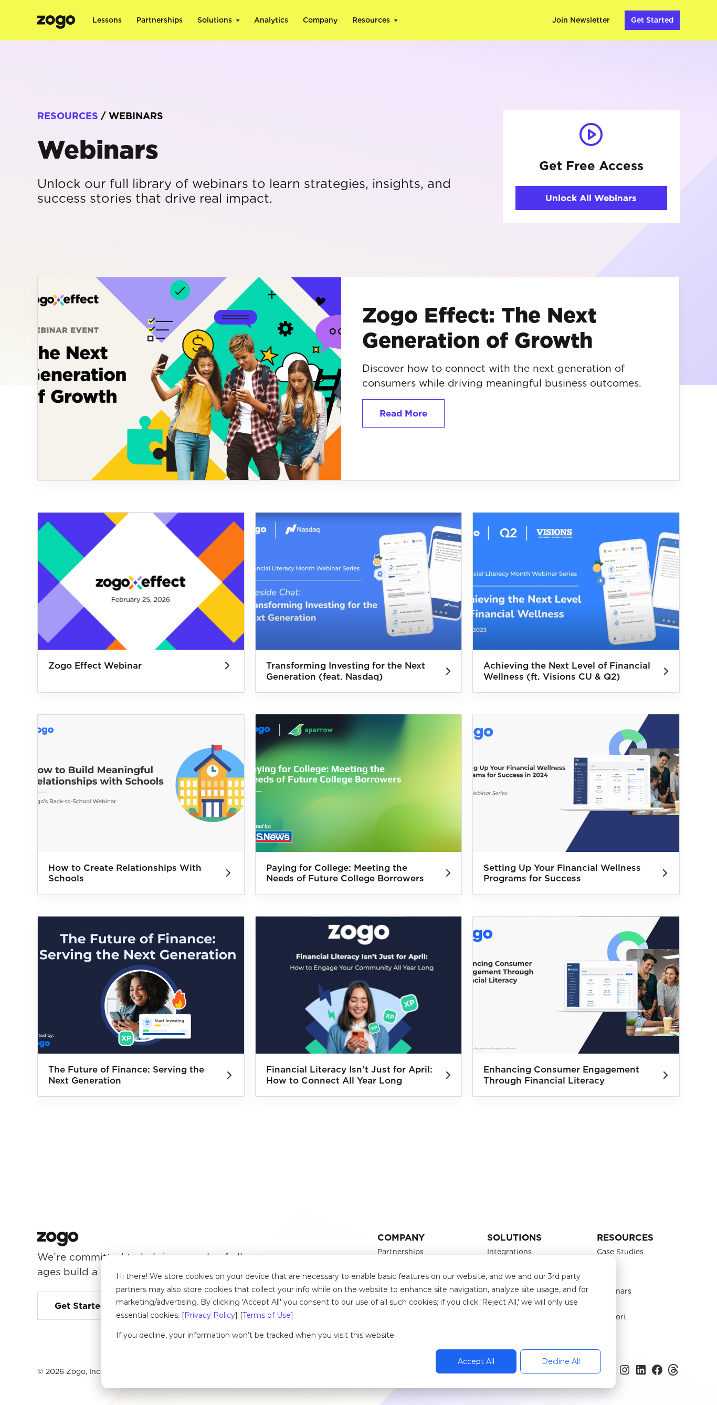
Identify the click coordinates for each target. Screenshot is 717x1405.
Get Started (80, 1305)
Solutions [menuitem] (214, 20)
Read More (403, 413)
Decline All (561, 1361)
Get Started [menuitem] (652, 20)
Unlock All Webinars (591, 198)
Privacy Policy (209, 1315)
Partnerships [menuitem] (159, 20)
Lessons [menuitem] (107, 20)
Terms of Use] (267, 1315)
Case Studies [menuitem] (620, 1251)
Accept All (476, 1361)
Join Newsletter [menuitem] (581, 20)
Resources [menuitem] (371, 20)
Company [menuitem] (320, 20)
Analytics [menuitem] (271, 20)
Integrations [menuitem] (509, 1251)
